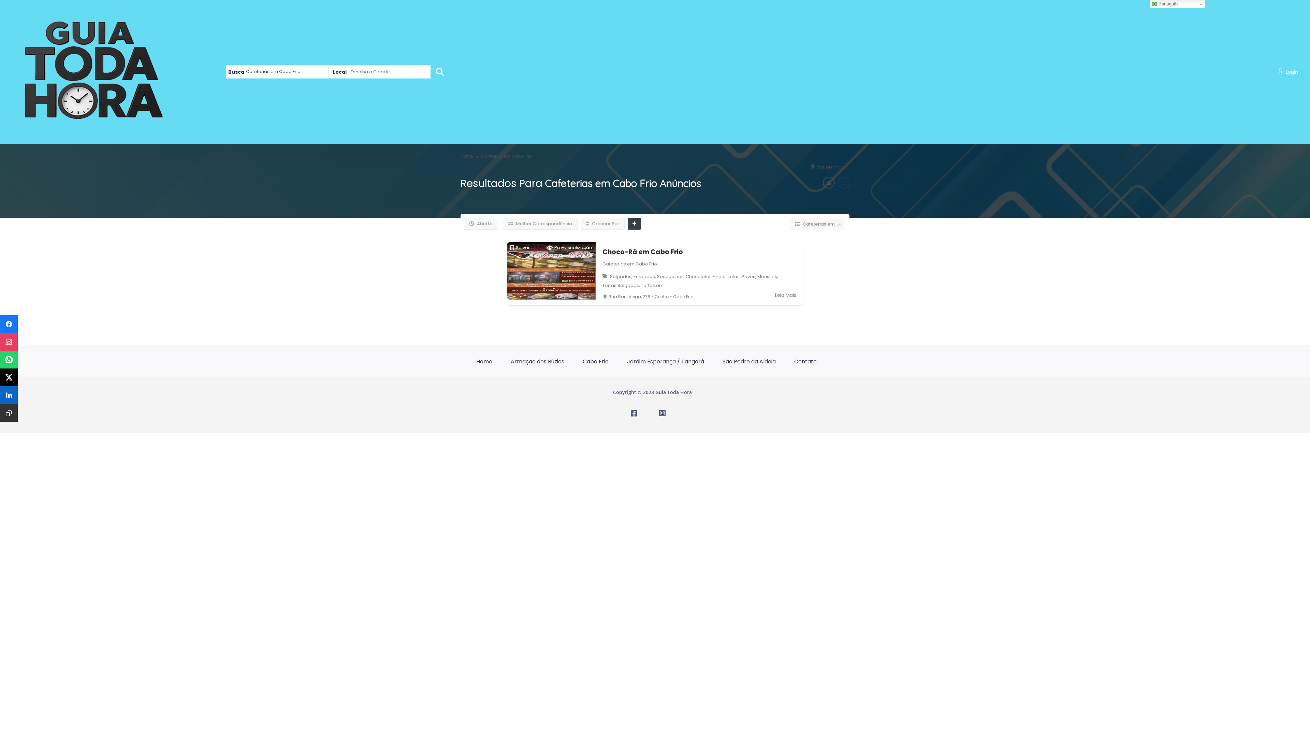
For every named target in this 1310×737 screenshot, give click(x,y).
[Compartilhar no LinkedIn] (9, 395)
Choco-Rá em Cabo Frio (642, 252)
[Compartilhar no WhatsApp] (9, 360)
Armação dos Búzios (537, 361)
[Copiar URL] (9, 413)
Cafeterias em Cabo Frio (629, 264)
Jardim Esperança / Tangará (665, 361)
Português (1168, 3)
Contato (805, 361)
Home (484, 361)
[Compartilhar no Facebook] (9, 324)
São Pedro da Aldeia (749, 361)
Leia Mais (785, 295)
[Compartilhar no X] (9, 377)
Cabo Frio (596, 361)
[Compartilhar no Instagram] (9, 342)
